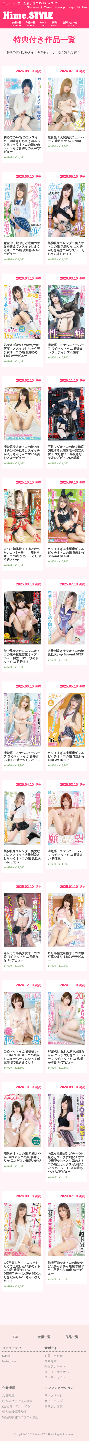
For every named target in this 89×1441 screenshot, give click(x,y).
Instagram (9, 1361)
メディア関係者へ (56, 1372)
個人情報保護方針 (14, 1411)
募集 (55, 23)
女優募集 (8, 1395)
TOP (16, 1337)
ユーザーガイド (55, 1377)
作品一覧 (30, 23)
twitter (6, 1355)
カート (43, 23)
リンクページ (53, 1395)
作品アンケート (55, 1366)
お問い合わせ (70, 23)
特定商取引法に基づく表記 (20, 1417)
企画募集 (50, 1361)
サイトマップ (53, 1401)
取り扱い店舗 (53, 1406)
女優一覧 (16, 23)
